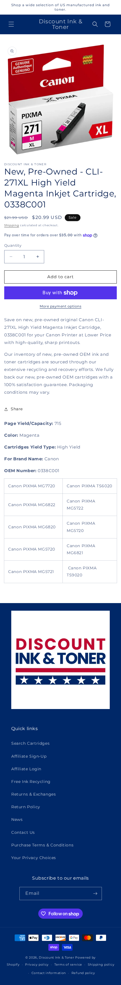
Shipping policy (101, 964)
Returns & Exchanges (33, 794)
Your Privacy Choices (33, 857)
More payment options (60, 306)
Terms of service (68, 964)
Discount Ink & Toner (56, 957)
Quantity (12, 245)
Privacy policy (37, 964)
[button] (11, 24)
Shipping (11, 225)
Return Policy (25, 806)
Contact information (49, 973)
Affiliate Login (26, 768)
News (17, 819)
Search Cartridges (30, 743)
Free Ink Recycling (31, 781)
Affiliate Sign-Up (28, 756)
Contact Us (23, 832)
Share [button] (17, 408)
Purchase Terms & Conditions (42, 845)
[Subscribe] (95, 893)
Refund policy (83, 973)
